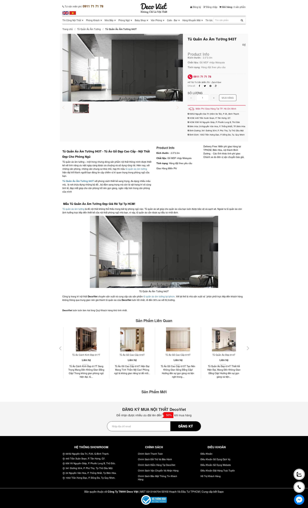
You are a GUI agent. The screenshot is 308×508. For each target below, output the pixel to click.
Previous (65, 108)
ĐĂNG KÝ (185, 426)
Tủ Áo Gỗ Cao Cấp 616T (131, 354)
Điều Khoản (206, 453)
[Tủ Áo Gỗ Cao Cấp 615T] (177, 339)
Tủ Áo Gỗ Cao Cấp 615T (177, 354)
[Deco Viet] (65, 12)
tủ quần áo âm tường (136, 168)
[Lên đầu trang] (300, 464)
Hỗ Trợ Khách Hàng (211, 476)
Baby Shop (140, 20)
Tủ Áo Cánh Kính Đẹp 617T (85, 354)
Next (179, 108)
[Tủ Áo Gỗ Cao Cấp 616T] (131, 339)
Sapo (221, 491)
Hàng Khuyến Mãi (191, 20)
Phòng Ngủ (124, 20)
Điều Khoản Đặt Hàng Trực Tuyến (218, 470)
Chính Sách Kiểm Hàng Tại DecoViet (156, 464)
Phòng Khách (93, 20)
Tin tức (209, 20)
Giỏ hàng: (233, 6)
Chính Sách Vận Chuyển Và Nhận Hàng (158, 470)
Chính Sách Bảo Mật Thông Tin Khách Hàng (157, 477)
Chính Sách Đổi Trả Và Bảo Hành (155, 459)
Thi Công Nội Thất (71, 20)
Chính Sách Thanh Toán (150, 453)
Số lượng (195, 93)
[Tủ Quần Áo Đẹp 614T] (222, 339)
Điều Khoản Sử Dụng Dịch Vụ (215, 459)
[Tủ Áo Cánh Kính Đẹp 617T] (85, 339)
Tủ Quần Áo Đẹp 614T (222, 354)
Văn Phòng (156, 20)
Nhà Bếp (109, 20)
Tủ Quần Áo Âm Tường (89, 29)
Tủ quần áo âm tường (73, 208)
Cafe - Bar (172, 20)
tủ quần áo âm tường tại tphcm (159, 296)
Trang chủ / (69, 29)
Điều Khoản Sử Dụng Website (216, 464)
